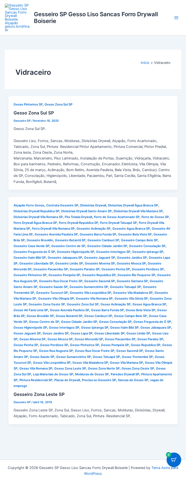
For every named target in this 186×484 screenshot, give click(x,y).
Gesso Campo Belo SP (130, 316)
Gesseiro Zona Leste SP (39, 394)
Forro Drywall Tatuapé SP (118, 223)
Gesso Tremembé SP (137, 357)
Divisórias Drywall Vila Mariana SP (138, 211)
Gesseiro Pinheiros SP (30, 275)
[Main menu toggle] (176, 18)
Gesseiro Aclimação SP (93, 228)
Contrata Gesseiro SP (62, 205)
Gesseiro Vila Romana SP (94, 298)
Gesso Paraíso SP (150, 339)
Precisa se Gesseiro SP (99, 380)
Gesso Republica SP (145, 345)
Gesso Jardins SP (56, 333)
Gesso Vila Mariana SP (126, 362)
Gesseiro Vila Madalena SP (133, 293)
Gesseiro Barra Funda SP (98, 234)
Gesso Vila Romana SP (35, 368)
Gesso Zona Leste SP (70, 368)
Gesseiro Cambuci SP (103, 240)
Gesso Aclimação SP (116, 304)
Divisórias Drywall (93, 205)
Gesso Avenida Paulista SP (69, 310)
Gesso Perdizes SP (54, 345)
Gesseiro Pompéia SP (64, 275)
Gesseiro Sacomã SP (99, 281)
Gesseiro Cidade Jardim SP (107, 246)
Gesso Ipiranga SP (94, 327)
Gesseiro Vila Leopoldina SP (90, 293)
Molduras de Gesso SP (92, 374)
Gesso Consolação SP (115, 322)
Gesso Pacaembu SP (120, 339)
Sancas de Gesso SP (133, 380)
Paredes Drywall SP (125, 374)
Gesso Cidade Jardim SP (79, 322)
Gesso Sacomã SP (129, 351)
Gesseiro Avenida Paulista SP (56, 234)
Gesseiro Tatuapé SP (125, 287)
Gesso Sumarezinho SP (73, 357)
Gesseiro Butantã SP (70, 240)
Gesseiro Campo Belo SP (139, 240)
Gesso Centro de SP (44, 322)
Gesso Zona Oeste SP (138, 368)
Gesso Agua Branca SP (149, 304)
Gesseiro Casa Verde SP (31, 246)
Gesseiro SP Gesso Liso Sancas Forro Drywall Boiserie (96, 17)
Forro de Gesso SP (155, 217)
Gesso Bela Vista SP (140, 310)
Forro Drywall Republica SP (78, 223)
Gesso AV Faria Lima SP (31, 310)
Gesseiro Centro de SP (68, 246)
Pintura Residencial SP (35, 380)
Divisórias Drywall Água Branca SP (133, 205)
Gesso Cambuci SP (98, 316)
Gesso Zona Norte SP (104, 368)
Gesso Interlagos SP (64, 327)
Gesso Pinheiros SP (28, 104)
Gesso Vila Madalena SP (90, 362)
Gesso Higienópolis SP (30, 327)
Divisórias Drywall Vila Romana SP (38, 217)
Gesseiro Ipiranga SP (147, 252)
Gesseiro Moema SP (100, 263)
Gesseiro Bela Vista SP (135, 234)
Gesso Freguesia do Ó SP (152, 322)
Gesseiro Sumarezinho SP (89, 287)
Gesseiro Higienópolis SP (75, 252)
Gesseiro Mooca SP (131, 263)
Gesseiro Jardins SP (132, 257)
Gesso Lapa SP (81, 333)
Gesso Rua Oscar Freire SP (94, 351)
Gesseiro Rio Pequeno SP (136, 275)
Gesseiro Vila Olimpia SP (56, 298)
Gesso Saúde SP (42, 357)
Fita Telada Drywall (78, 217)
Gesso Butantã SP (69, 316)
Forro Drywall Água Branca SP (35, 223)
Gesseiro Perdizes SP (148, 269)
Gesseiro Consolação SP (147, 246)
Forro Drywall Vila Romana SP (53, 228)
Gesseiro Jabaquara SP (65, 257)
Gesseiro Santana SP (132, 281)
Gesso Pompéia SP (115, 345)
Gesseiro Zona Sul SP (83, 304)
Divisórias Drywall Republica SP (36, 211)
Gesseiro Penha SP (115, 269)
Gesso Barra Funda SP (107, 310)
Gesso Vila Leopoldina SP (51, 362)
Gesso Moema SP (32, 339)
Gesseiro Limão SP (69, 263)
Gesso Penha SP (26, 345)
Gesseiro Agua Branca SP (131, 228)
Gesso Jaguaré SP (27, 333)
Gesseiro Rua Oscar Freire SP (60, 281)
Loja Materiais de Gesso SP (53, 374)
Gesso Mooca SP (60, 339)
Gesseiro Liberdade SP (36, 263)
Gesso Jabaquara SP (155, 327)
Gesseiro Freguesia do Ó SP (34, 252)
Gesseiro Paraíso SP (85, 269)
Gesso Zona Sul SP (58, 104)
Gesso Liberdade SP (109, 333)
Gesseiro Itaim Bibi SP (30, 257)
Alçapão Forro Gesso (29, 205)
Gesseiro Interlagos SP (113, 252)
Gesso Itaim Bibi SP (124, 327)
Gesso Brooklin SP (40, 316)
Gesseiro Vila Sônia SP (131, 298)
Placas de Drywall (67, 380)
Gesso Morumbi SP (89, 339)
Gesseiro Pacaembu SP (50, 269)
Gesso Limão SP (138, 333)
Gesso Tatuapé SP (106, 357)
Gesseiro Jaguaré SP (99, 257)
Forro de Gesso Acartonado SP (117, 217)
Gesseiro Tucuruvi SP (52, 293)
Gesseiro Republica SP (99, 275)
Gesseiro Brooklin (40, 240)
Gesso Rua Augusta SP (56, 351)
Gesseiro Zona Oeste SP (47, 304)
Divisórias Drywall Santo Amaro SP (86, 211)
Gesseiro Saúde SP (53, 287)
